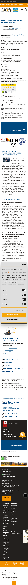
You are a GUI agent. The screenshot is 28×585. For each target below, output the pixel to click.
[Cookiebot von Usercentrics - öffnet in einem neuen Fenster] (20, 264)
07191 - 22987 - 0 (13, 1)
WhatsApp (7, 354)
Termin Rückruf (8, 352)
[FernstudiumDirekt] (14, 88)
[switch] (24, 295)
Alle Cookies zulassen (12, 314)
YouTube (23, 563)
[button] (2, 458)
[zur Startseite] (6, 10)
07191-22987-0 (6, 472)
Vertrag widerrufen (6, 498)
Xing (20, 563)
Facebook (3, 563)
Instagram (16, 563)
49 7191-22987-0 (13, 348)
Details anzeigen (19, 310)
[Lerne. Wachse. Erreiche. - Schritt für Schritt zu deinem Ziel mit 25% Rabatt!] (14, 464)
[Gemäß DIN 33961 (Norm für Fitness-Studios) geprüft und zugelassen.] (14, 141)
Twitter (13, 563)
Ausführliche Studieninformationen (13, 422)
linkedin (6, 563)
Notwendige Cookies (12, 319)
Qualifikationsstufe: (6, 35)
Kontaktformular (9, 350)
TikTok (10, 563)
